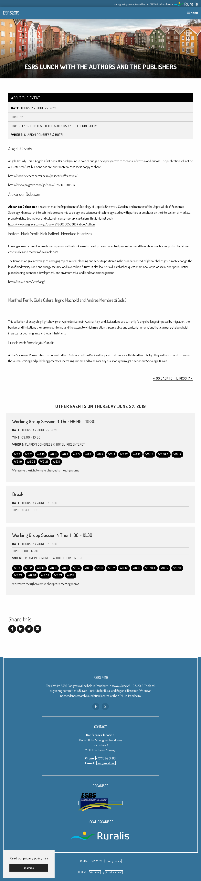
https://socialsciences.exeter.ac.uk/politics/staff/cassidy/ (43, 176)
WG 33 (45, 575)
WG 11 (53, 454)
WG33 (70, 575)
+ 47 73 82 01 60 (106, 758)
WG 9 (111, 454)
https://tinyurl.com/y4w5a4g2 (26, 282)
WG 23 (31, 461)
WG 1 (17, 454)
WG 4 (65, 454)
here (45, 858)
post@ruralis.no (106, 763)
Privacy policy (112, 861)
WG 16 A (163, 454)
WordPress (94, 872)
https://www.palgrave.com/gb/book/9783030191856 (41, 185)
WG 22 (18, 575)
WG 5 (76, 454)
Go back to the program (174, 378)
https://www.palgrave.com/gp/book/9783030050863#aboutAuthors (51, 224)
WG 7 (100, 454)
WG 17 (177, 454)
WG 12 (124, 454)
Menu (194, 13)
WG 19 (18, 461)
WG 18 (177, 568)
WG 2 (28, 454)
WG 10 (41, 454)
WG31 (56, 461)
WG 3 (65, 568)
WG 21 (44, 461)
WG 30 (32, 575)
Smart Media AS (113, 872)
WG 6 (88, 454)
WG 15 (149, 454)
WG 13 (137, 454)
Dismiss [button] (29, 867)
